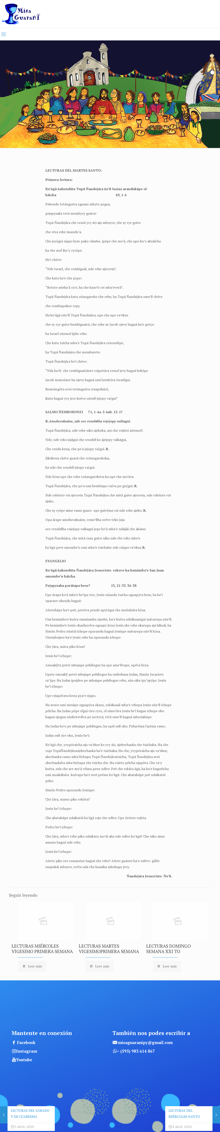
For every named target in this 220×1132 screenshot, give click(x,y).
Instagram (26, 1051)
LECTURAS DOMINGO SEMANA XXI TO (168, 948)
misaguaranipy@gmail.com (145, 1042)
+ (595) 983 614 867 (136, 1051)
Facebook (26, 1042)
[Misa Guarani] (22, 14)
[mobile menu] (3, 34)
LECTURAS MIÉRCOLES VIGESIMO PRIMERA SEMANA (42, 948)
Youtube (24, 1059)
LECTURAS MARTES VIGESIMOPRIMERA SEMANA (109, 948)
